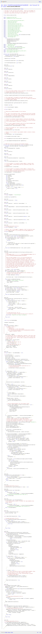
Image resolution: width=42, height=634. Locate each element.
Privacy (9, 632)
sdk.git (5, 5)
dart (2, 5)
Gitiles (6, 632)
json (40, 632)
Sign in (40, 1)
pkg (31, 5)
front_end (35, 5)
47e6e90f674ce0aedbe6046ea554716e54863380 (18, 5)
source (4, 6)
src (1, 6)
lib (38, 5)
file (22, 8)
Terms (12, 632)
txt (37, 632)
